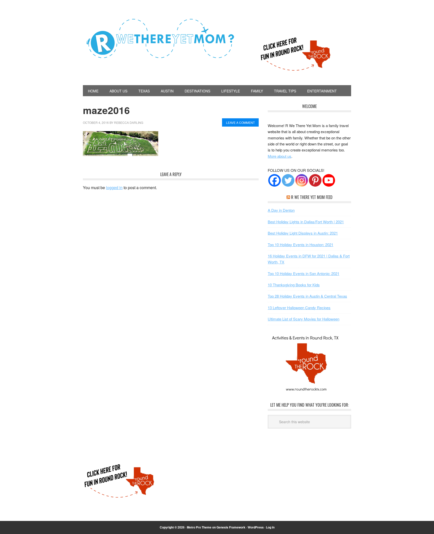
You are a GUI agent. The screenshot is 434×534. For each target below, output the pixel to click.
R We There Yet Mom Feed (312, 197)
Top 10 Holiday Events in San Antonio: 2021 (303, 273)
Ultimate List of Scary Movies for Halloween (303, 319)
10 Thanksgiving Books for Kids (294, 284)
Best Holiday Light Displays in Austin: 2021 (303, 233)
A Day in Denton (281, 210)
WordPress (256, 527)
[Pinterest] (315, 180)
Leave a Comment (240, 122)
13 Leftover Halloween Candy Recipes (299, 307)
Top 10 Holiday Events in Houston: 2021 (300, 244)
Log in (270, 527)
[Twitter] (288, 180)
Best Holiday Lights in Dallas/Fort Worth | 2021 (306, 221)
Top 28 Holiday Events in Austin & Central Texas (307, 296)
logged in (114, 187)
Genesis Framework (230, 527)
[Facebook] (274, 180)
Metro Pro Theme (199, 527)
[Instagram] (301, 180)
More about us (279, 156)
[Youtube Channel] (328, 180)
